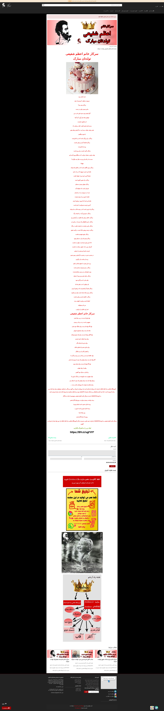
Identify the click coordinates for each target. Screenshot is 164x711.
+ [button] (102, 678)
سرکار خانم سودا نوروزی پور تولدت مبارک (92, 681)
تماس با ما (105, 11)
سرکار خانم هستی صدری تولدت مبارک (92, 683)
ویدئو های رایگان (124, 11)
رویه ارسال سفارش (78, 680)
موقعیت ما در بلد (111, 694)
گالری (140, 11)
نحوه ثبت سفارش (78, 682)
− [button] (102, 680)
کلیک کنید (100, 17)
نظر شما (114, 449)
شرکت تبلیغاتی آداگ (78, 708)
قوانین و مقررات (78, 690)
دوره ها (145, 11)
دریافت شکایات (78, 689)
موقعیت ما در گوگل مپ (110, 696)
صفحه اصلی (151, 11)
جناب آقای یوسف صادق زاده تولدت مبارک (92, 680)
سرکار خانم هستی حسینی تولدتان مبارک (92, 684)
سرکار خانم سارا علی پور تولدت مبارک (93, 686)
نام (81, 456)
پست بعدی (52, 438)
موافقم (70, 1)
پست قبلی (110, 439)
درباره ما (111, 11)
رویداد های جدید (133, 11)
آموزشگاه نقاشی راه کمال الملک (79, 706)
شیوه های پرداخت (78, 681)
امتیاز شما (114, 460)
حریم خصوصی (78, 688)
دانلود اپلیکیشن (5, 708)
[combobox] (83, 5)
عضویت (86, 692)
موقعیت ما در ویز (111, 691)
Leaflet (115, 688)
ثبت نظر (112, 466)
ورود (156, 6)
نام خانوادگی (114, 456)
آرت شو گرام (117, 11)
